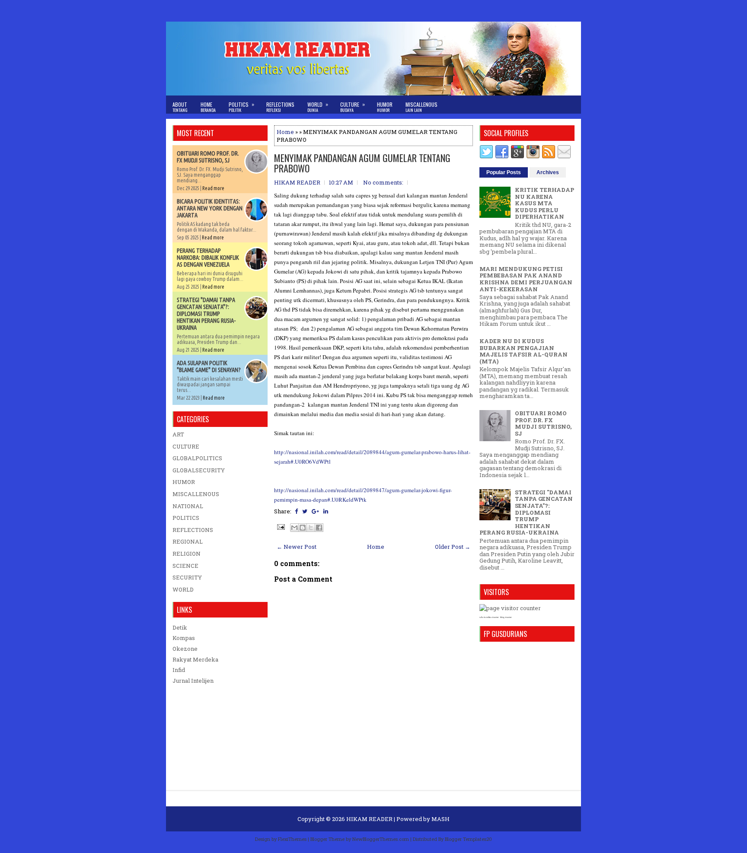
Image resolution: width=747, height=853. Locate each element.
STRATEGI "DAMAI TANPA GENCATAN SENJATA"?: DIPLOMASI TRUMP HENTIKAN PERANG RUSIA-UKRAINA (206, 313)
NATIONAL (187, 506)
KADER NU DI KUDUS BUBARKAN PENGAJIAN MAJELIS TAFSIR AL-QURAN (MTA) (523, 351)
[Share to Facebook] (319, 527)
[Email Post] (280, 526)
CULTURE (185, 446)
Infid (178, 670)
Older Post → (452, 547)
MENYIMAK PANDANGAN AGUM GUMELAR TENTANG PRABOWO (362, 163)
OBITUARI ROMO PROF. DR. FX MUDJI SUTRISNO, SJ (208, 157)
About (180, 107)
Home (208, 107)
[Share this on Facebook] (296, 511)
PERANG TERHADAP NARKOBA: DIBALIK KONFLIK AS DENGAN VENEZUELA (208, 257)
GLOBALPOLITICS (197, 458)
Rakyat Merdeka (195, 659)
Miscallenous (421, 107)
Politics (241, 106)
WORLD (183, 589)
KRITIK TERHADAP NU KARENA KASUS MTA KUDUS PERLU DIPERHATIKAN (544, 203)
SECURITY (187, 577)
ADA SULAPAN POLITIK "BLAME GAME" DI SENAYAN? (209, 366)
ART (178, 434)
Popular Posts (503, 172)
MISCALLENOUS (195, 494)
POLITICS (185, 518)
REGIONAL (187, 541)
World (317, 106)
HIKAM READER (369, 819)
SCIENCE (185, 566)
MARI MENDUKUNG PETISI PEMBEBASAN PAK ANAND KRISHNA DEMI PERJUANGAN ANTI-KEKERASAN (525, 279)
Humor (385, 107)
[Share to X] (310, 527)
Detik (179, 627)
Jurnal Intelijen (193, 680)
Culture (352, 106)
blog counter (506, 617)
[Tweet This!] (305, 511)
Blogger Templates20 (468, 839)
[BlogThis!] (302, 527)
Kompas (183, 638)
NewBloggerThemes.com (380, 839)
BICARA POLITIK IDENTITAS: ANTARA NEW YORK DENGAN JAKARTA (210, 208)
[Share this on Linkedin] (325, 511)
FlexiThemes (292, 839)
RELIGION (186, 553)
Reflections (280, 107)
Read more (213, 188)
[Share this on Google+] (315, 511)
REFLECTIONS (192, 530)
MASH (440, 819)
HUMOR (183, 482)
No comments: (383, 182)
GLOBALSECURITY (198, 470)
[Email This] (294, 527)
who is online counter (489, 617)
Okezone (185, 648)
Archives (547, 172)
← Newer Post (296, 547)
